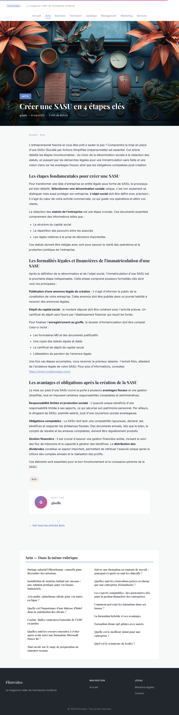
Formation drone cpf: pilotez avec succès (119, 624)
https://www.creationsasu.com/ (49, 371)
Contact (139, 693)
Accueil (36, 15)
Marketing (127, 15)
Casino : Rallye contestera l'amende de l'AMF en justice (54, 621)
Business (60, 15)
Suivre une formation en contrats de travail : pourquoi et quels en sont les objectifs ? (121, 571)
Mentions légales (144, 687)
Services (142, 15)
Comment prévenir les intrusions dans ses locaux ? (120, 606)
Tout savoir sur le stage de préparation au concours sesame (52, 648)
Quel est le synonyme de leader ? (114, 643)
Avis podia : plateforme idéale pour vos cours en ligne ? (55, 598)
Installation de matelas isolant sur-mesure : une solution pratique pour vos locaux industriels (54, 584)
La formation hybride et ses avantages (117, 616)
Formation (76, 15)
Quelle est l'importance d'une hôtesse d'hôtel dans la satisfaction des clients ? (54, 610)
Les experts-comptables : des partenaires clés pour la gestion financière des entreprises (122, 594)
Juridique (91, 15)
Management (108, 15)
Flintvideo (14, 682)
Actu (48, 15)
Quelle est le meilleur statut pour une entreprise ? (117, 633)
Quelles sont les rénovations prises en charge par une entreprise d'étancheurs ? (122, 583)
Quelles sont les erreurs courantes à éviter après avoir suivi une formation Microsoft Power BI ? (53, 635)
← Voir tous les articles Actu (47, 525)
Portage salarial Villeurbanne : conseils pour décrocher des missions (54, 571)
